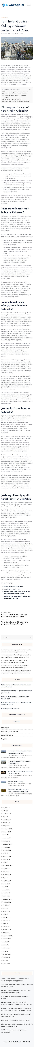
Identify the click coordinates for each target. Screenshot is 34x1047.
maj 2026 (5, 816)
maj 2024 (5, 853)
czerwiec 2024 (7, 850)
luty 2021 (5, 923)
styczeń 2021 (6, 926)
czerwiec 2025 (7, 838)
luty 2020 (5, 960)
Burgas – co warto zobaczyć (16, 781)
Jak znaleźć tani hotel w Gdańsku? (13, 99)
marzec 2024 (6, 859)
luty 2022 (5, 887)
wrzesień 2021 (7, 902)
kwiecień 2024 (7, 856)
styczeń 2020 (6, 963)
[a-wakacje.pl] (13, 5)
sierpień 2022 (6, 868)
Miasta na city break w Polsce (9, 731)
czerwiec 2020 (7, 948)
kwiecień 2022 (7, 881)
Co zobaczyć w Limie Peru (11, 589)
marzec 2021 (6, 920)
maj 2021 (5, 914)
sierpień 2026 (6, 807)
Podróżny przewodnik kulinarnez (10, 708)
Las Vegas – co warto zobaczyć (13, 586)
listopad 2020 (6, 933)
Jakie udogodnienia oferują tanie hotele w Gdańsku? (15, 96)
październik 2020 (7, 936)
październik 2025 (7, 829)
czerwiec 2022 (7, 874)
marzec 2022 (6, 884)
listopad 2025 (6, 826)
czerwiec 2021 (7, 911)
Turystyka (4, 17)
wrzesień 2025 (7, 832)
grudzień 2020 (7, 929)
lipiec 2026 (6, 810)
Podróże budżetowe (7, 735)
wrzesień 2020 (7, 939)
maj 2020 (5, 951)
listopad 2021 (6, 896)
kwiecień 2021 (7, 917)
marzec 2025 (6, 841)
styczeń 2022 (6, 890)
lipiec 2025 (6, 835)
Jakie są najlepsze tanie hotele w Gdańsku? (15, 94)
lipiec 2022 (6, 871)
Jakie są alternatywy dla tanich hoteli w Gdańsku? (16, 101)
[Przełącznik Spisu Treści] (29, 89)
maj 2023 (5, 862)
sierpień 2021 (6, 905)
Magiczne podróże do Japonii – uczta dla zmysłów (15, 1020)
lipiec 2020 (6, 945)
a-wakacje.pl (16, 1041)
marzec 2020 (6, 957)
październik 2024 (7, 844)
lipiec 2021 (6, 908)
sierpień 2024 (6, 847)
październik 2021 (7, 899)
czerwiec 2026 (7, 813)
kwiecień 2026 (7, 819)
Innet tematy (5, 727)
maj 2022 (5, 877)
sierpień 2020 (6, 942)
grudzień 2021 (7, 893)
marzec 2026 (6, 822)
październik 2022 (7, 865)
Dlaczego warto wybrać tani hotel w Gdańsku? (16, 92)
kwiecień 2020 (7, 954)
